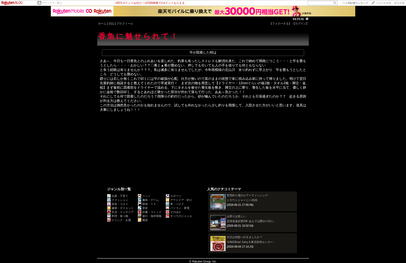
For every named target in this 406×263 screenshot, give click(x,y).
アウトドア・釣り (52, 2)
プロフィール (125, 23)
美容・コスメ (120, 204)
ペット (146, 196)
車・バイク (177, 204)
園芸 (145, 220)
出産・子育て (120, 196)
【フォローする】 (280, 23)
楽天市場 (399, 2)
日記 (111, 23)
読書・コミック (152, 212)
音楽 (145, 208)
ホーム (102, 23)
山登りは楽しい (236, 216)
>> (355, 2)
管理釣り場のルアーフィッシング (247, 195)
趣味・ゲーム (150, 200)
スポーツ (175, 196)
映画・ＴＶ (149, 204)
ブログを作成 (383, 2)
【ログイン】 (300, 23)
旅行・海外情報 (152, 216)
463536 (298, 19)
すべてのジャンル (181, 216)
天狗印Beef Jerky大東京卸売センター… (251, 242)
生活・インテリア (123, 212)
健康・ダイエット (123, 208)
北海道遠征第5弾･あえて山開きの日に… (251, 221)
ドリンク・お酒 (121, 220)
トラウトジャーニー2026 (242, 200)
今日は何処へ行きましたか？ (244, 237)
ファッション (120, 200)
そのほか (175, 212)
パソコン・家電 (179, 208)
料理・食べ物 (120, 216)
